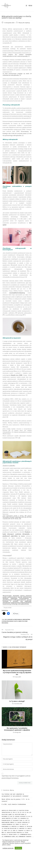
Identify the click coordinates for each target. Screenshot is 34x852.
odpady (18, 824)
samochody (23, 828)
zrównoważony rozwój (11, 836)
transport (22, 830)
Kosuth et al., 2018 (16, 375)
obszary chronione (23, 822)
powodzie (22, 826)
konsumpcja (10, 619)
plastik (16, 621)
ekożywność (6, 816)
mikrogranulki (18, 619)
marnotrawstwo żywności (9, 822)
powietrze (15, 826)
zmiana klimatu (14, 834)
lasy (27, 820)
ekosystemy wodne (20, 814)
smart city (8, 830)
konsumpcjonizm (7, 820)
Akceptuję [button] (18, 848)
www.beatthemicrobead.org (18, 293)
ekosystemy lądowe (8, 814)
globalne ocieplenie (21, 816)
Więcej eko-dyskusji (24, 22)
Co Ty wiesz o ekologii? (17, 701)
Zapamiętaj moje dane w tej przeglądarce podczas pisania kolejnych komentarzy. (16, 777)
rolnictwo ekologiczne (11, 828)
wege (4, 832)
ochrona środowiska (7, 621)
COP (24, 812)
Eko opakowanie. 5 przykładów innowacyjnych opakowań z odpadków (17, 729)
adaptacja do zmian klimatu (10, 810)
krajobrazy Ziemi (18, 820)
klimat (17, 818)
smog (15, 830)
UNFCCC (29, 830)
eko (6, 619)
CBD (15, 812)
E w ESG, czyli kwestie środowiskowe (14, 804)
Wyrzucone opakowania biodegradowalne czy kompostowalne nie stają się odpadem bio (17, 672)
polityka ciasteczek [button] (8, 848)
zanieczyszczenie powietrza (15, 832)
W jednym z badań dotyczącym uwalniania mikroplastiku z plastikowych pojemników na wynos (17, 534)
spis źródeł (8, 607)
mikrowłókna (26, 619)
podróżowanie (6, 826)
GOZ (30, 816)
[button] (17, 607)
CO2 (19, 812)
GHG (12, 816)
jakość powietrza (7, 818)
